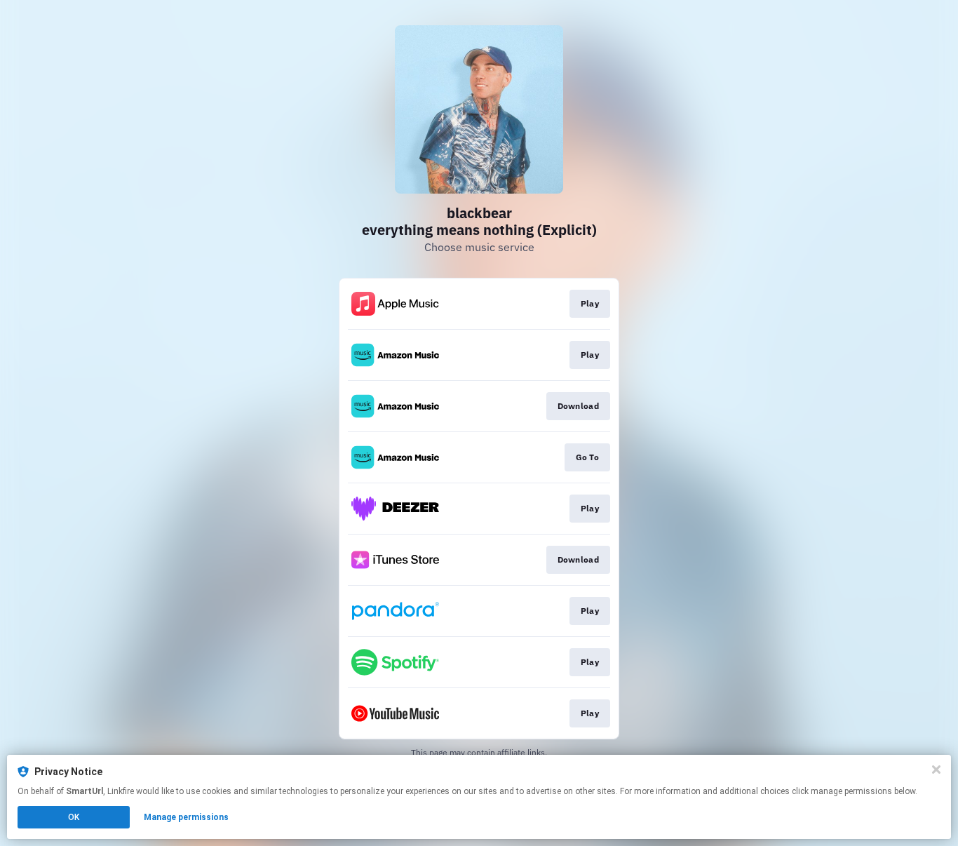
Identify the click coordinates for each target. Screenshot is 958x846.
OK (73, 817)
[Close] (936, 769)
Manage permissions (186, 817)
